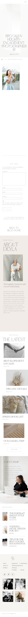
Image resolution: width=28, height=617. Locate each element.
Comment (5, 171)
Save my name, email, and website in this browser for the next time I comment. (12, 204)
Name (4, 187)
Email (4, 192)
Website (4, 196)
